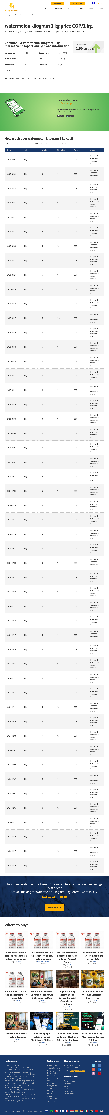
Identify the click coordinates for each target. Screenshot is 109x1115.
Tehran (43, 1001)
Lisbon (69, 965)
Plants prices (52, 1091)
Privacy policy (69, 1094)
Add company (78, 3)
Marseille (18, 962)
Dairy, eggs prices (53, 1070)
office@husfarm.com (77, 1071)
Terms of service (70, 1081)
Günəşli (94, 1001)
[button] (97, 3)
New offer (54, 907)
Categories (25, 15)
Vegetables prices (54, 1101)
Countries (99, 3)
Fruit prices (51, 1075)
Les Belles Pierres (43, 962)
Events (90, 8)
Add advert (57, 3)
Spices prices (52, 1098)
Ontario (17, 1040)
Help (66, 1089)
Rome (94, 962)
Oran (69, 1043)
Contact (67, 1086)
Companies (80, 8)
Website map (69, 1091)
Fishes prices (52, 1065)
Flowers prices (52, 1073)
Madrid (17, 1001)
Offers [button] (47, 8)
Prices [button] (69, 8)
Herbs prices (52, 1083)
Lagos (43, 1043)
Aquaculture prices (54, 1068)
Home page (9, 15)
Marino (69, 1007)
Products (99, 8)
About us (67, 1083)
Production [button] (58, 8)
